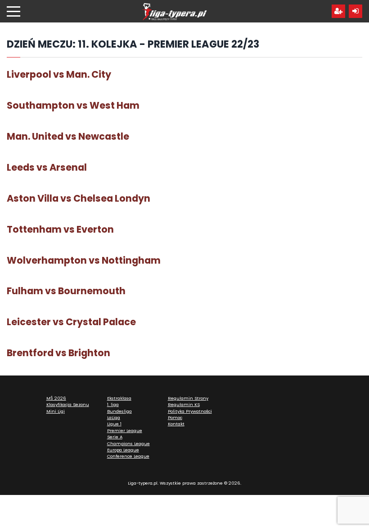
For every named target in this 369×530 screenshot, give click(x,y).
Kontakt (176, 424)
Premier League (124, 430)
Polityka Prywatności (190, 411)
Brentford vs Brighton (58, 352)
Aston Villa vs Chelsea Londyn (78, 198)
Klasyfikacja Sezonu (67, 404)
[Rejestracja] (338, 11)
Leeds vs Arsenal (47, 167)
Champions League (128, 443)
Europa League (123, 450)
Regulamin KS (184, 404)
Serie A (114, 437)
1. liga (113, 404)
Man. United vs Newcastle (68, 136)
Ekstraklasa (119, 398)
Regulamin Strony (188, 398)
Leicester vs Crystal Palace (71, 321)
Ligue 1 (114, 424)
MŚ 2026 (56, 398)
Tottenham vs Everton (60, 229)
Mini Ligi (55, 411)
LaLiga (113, 417)
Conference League (128, 456)
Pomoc (175, 417)
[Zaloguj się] (355, 11)
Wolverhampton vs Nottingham (84, 260)
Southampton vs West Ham (73, 105)
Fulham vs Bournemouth (66, 290)
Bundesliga (119, 411)
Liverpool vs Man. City (59, 74)
